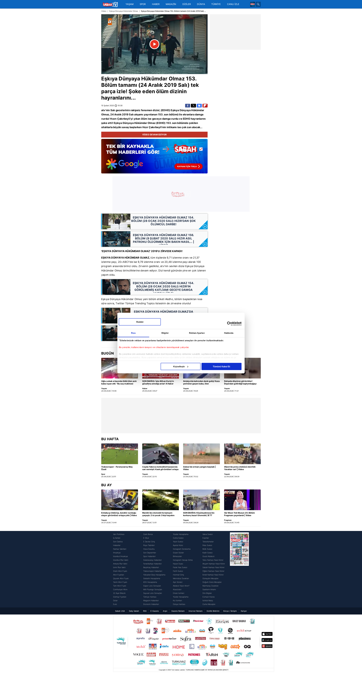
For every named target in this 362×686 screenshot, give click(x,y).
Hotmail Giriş (178, 575)
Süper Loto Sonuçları (152, 586)
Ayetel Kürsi (178, 545)
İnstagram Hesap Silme (183, 560)
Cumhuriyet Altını (120, 589)
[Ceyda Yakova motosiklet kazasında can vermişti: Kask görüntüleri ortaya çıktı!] (160, 453)
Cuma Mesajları (208, 604)
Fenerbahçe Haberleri (152, 564)
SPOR (143, 4)
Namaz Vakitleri (119, 549)
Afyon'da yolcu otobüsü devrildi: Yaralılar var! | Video (240, 468)
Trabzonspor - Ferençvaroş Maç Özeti (117, 468)
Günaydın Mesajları (210, 578)
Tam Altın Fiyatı (119, 586)
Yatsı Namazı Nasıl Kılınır (212, 560)
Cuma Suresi (178, 538)
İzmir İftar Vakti (119, 567)
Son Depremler (149, 552)
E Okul (146, 538)
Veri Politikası (118, 534)
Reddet (139, 322)
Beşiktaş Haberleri (151, 567)
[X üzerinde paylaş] (193, 105)
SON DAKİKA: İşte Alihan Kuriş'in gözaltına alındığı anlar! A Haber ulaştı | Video (158, 382)
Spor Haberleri (149, 556)
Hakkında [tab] (228, 333)
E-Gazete (154, 611)
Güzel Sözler (178, 552)
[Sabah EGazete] (239, 569)
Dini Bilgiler (207, 593)
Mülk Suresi (207, 549)
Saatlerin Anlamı (209, 589)
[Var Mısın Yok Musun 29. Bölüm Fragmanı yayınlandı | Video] (242, 499)
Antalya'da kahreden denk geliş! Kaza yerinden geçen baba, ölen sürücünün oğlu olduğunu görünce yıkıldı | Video (201, 382)
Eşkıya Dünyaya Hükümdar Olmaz (123, 11)
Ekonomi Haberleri (151, 604)
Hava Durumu (149, 549)
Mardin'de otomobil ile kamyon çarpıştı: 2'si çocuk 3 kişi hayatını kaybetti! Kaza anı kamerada (158, 514)
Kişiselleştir (179, 366)
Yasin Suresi (178, 541)
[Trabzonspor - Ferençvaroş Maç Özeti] (119, 453)
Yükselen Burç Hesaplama (154, 575)
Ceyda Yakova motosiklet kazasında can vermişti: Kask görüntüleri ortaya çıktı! (160, 468)
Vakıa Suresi (207, 534)
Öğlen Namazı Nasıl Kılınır (213, 571)
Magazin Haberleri (151, 600)
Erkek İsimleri (178, 593)
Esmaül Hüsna (208, 597)
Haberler (116, 545)
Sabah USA (120, 611)
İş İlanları (116, 538)
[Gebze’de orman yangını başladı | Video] (201, 453)
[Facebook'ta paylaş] (187, 105)
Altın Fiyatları (118, 575)
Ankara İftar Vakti (120, 564)
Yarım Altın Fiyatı (120, 582)
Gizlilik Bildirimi (213, 611)
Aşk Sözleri (177, 582)
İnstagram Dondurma (181, 549)
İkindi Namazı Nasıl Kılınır (213, 575)
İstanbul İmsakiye (120, 556)
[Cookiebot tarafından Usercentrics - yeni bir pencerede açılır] (229, 324)
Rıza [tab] (133, 333)
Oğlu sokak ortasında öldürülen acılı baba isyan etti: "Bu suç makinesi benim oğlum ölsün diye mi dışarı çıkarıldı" (119, 382)
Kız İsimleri (177, 600)
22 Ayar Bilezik (119, 593)
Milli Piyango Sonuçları (152, 589)
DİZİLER (186, 4)
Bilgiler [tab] (165, 333)
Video (103, 11)
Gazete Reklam (178, 611)
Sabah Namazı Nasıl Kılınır (213, 567)
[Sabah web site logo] (252, 4)
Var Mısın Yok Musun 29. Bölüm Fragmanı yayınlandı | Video (239, 514)
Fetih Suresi (178, 571)
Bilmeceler (177, 556)
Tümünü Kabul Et (221, 366)
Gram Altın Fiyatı (120, 571)
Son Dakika (118, 541)
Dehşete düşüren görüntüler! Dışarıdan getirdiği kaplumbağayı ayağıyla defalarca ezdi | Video (240, 382)
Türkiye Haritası (149, 597)
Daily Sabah (134, 611)
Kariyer (244, 611)
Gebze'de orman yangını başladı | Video (199, 468)
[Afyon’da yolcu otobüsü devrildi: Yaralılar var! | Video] (242, 453)
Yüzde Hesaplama (180, 534)
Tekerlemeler (208, 541)
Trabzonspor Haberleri (152, 571)
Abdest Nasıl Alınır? (181, 586)
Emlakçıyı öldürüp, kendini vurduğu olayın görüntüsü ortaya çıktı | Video (119, 514)
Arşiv (165, 611)
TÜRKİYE (216, 4)
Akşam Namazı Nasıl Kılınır (213, 564)
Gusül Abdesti (208, 556)
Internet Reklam (195, 611)
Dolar (115, 600)
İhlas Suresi (207, 545)
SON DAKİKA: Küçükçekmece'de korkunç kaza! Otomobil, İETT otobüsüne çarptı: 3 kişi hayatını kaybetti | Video (199, 514)
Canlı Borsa (148, 534)
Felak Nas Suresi (180, 567)
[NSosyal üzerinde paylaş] (199, 105)
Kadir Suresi (207, 552)
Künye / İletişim (230, 611)
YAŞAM (129, 4)
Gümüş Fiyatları (119, 597)
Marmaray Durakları (210, 586)
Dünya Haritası (179, 604)
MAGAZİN (171, 4)
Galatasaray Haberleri (152, 560)
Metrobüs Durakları (181, 578)
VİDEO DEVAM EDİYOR (154, 134)
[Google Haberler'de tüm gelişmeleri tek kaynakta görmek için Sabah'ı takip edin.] (154, 157)
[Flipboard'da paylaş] (205, 105)
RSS (144, 611)
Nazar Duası (178, 564)
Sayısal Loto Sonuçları (152, 593)
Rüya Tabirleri (149, 545)
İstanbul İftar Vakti (120, 560)
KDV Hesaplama (150, 582)
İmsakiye (117, 552)
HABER (156, 4)
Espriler (205, 538)
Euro (115, 604)
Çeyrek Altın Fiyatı (121, 578)
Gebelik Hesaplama (151, 578)
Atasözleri (177, 589)
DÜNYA (201, 4)
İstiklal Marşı (207, 600)
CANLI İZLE (233, 4)
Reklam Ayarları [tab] (197, 333)
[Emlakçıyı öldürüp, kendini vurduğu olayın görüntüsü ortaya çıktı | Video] (119, 499)
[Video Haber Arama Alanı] (258, 4)
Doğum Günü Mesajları (212, 582)
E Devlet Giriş (149, 541)
